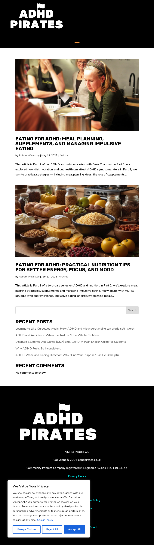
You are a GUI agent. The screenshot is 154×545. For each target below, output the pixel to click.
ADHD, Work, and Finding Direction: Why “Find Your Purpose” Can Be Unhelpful (67, 355)
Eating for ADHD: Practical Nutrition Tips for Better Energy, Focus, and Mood (72, 267)
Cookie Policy (45, 520)
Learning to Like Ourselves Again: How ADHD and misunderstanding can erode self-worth (74, 329)
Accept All (74, 529)
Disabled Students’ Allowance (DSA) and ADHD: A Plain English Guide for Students (70, 342)
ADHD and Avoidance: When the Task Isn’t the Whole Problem (57, 335)
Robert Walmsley (29, 155)
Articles (64, 155)
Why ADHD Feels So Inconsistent (38, 348)
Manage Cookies (26, 529)
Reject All (52, 529)
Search (132, 310)
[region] (49, 509)
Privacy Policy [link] (77, 476)
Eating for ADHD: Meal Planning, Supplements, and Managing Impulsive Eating (68, 143)
